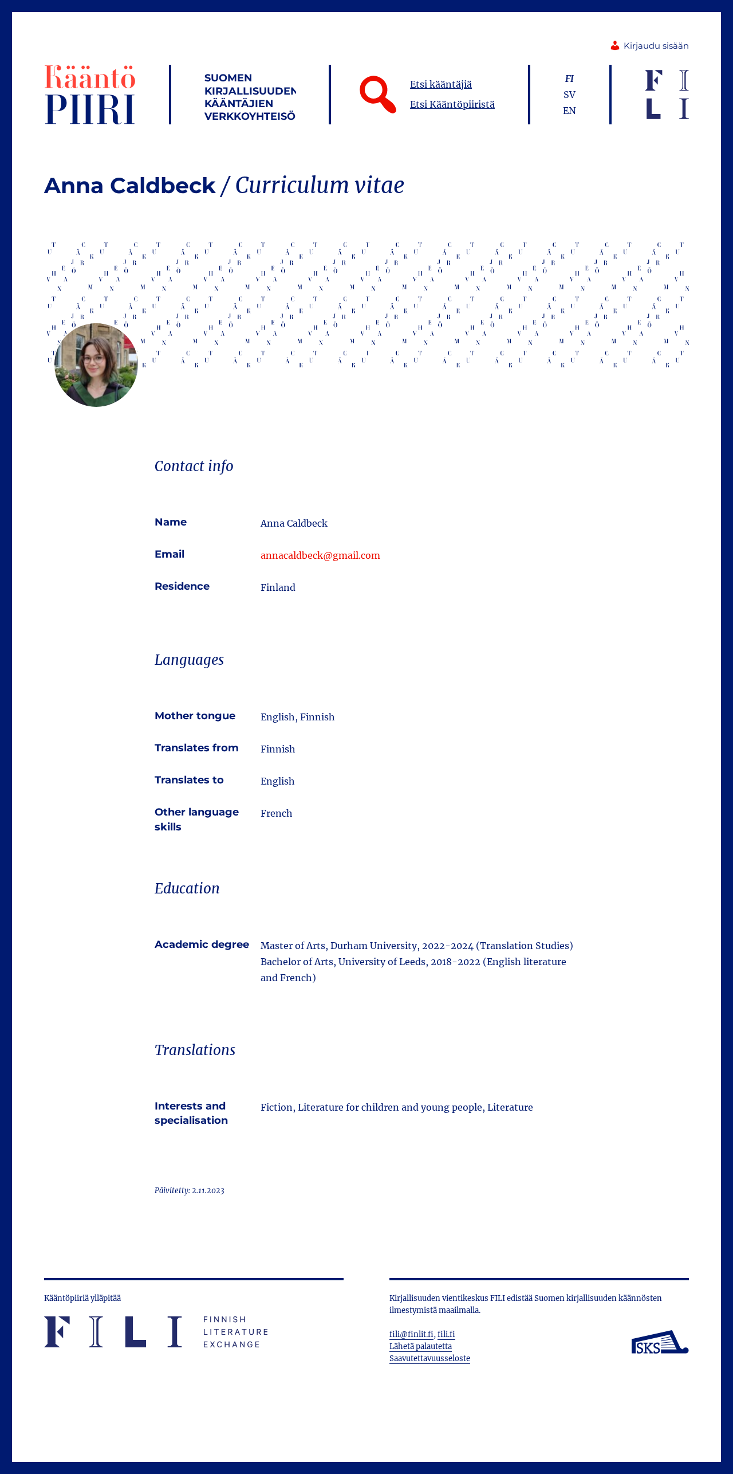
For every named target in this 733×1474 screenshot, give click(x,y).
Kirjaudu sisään (656, 46)
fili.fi (446, 1334)
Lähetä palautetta (420, 1346)
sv (569, 94)
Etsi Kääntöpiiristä (452, 104)
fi (569, 78)
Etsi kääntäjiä (441, 84)
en (569, 110)
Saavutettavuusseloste (429, 1358)
